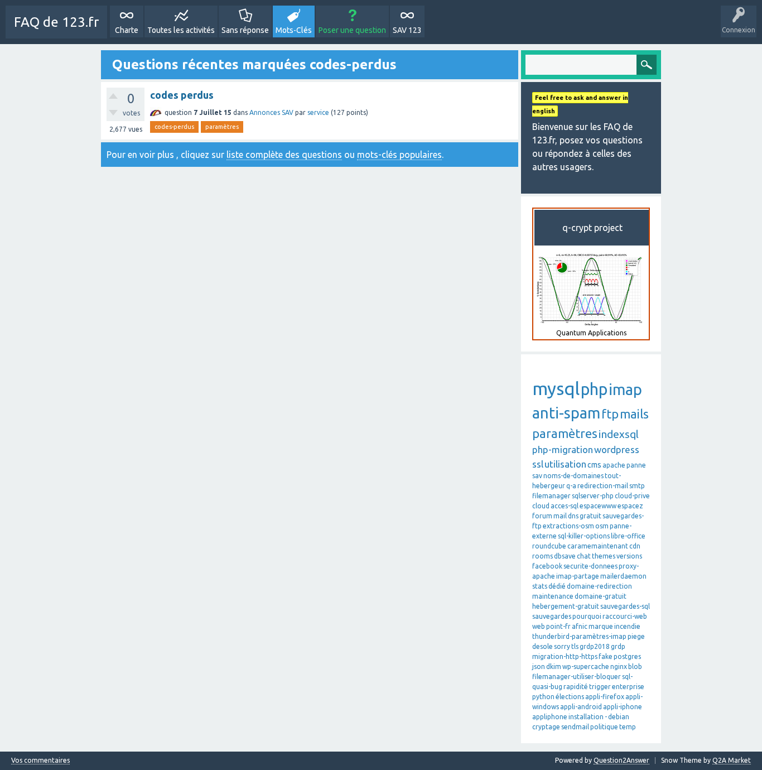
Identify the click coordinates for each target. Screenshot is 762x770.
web (538, 626)
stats (539, 586)
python (543, 696)
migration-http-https (564, 656)
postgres (627, 656)
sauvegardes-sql (625, 606)
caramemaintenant (597, 546)
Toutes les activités (181, 30)
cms (594, 464)
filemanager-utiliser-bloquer (576, 676)
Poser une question (352, 30)
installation (586, 716)
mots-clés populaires (399, 155)
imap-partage (577, 576)
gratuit (590, 515)
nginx (618, 666)
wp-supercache (585, 666)
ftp (610, 414)
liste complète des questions (284, 155)
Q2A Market (731, 760)
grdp (618, 646)
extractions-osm (568, 526)
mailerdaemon (623, 576)
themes (603, 556)
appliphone (549, 716)
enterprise (628, 686)
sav (537, 475)
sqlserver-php (593, 495)
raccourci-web (624, 616)
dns (573, 515)
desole (542, 646)
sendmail (575, 726)
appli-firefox (604, 696)
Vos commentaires (40, 760)
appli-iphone (622, 706)
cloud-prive (632, 495)
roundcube (549, 546)
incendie (627, 626)
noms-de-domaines (573, 475)
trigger (600, 686)
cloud (540, 505)
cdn (634, 546)
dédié (557, 586)
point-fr (558, 626)
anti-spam (566, 413)
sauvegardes (551, 616)
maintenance (552, 596)
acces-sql (564, 505)
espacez (630, 505)
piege (636, 636)
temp (627, 726)
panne (636, 465)
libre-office (628, 536)
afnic (579, 626)
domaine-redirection (599, 586)
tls (574, 646)
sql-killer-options (584, 536)
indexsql (619, 434)
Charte (126, 30)
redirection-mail (602, 485)
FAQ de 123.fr (56, 22)
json (538, 666)
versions (629, 556)
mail (560, 515)
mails (634, 414)
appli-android (581, 706)
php (594, 389)
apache (613, 465)
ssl (537, 464)
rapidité (575, 686)
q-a (571, 485)
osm (602, 526)
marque (601, 626)
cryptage (546, 726)
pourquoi (586, 616)
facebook (547, 566)
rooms (542, 556)
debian (618, 716)
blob (635, 666)
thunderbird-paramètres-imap (579, 636)
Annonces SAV (271, 112)
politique (604, 726)
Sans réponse (245, 30)
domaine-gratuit (600, 596)
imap (625, 389)
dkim (553, 666)
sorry (562, 646)
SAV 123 (407, 30)
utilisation (565, 464)
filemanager (551, 495)
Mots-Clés (294, 30)
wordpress (616, 449)
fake (606, 656)
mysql (556, 388)
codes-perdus (174, 126)
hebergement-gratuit (565, 606)
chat (584, 556)
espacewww (598, 505)
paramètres (222, 126)
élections (570, 696)
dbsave (565, 556)
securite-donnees (590, 566)
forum (542, 515)
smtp (637, 485)
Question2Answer (621, 760)
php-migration (562, 449)
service (318, 112)
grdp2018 (595, 646)
